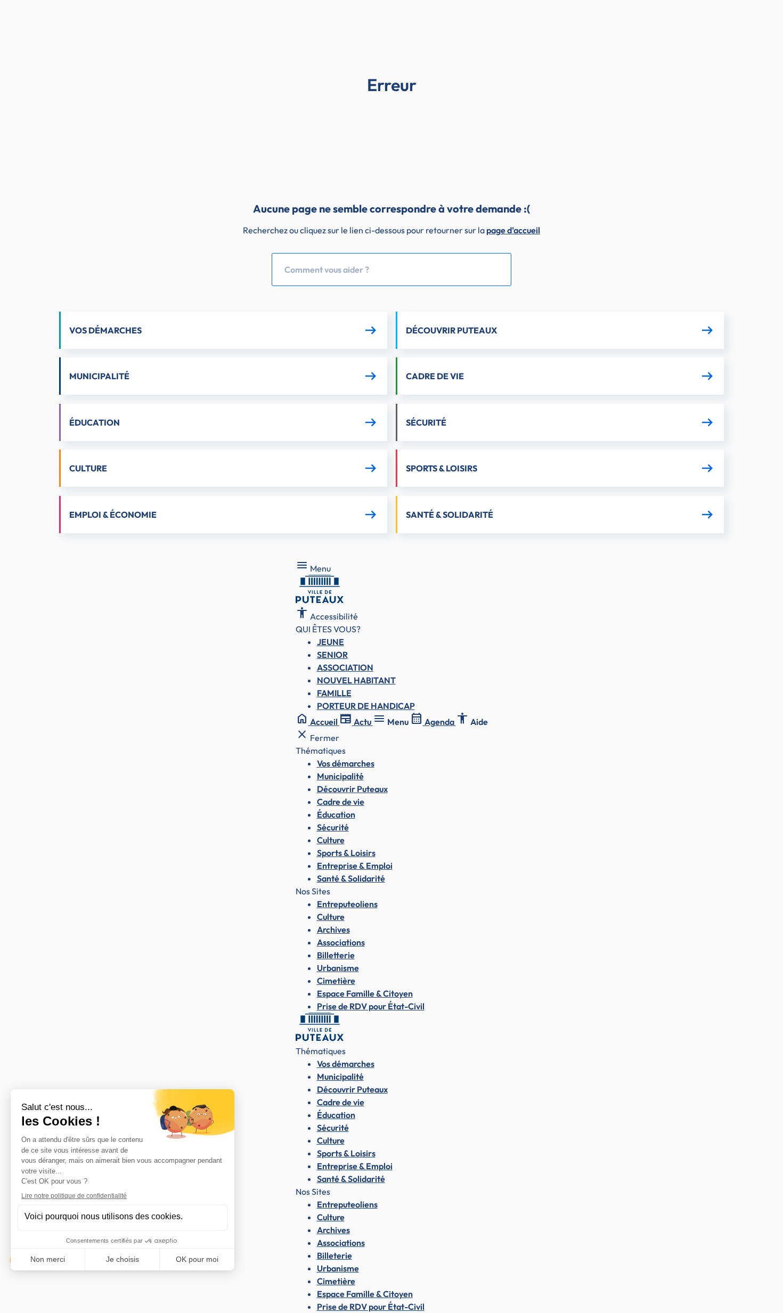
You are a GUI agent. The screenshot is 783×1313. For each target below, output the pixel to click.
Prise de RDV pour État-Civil (371, 1006)
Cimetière (336, 980)
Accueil (317, 721)
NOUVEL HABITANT (356, 680)
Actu (356, 721)
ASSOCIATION (345, 667)
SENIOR (332, 654)
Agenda (433, 721)
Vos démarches (345, 763)
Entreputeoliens (347, 904)
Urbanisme (338, 968)
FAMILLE (334, 693)
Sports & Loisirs (346, 852)
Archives (333, 929)
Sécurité (333, 827)
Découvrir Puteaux (352, 789)
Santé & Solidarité (351, 878)
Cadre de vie (340, 801)
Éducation (336, 814)
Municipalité (340, 776)
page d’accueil (513, 230)
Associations (341, 942)
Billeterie (334, 1255)
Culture (331, 840)
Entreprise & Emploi (355, 865)
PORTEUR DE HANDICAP (366, 705)
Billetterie (336, 955)
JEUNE (330, 642)
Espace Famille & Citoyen (365, 993)
